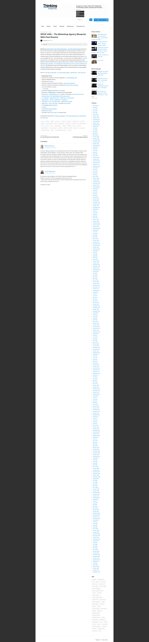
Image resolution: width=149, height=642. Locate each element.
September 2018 (96, 269)
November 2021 (96, 204)
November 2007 (96, 494)
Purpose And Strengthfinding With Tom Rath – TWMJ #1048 (103, 86)
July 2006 (95, 521)
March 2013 (95, 383)
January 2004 (96, 568)
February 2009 (96, 468)
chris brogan (69, 121)
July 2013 (95, 376)
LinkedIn (54, 86)
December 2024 (96, 140)
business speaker (95, 586)
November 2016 (96, 307)
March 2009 (95, 466)
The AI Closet (100, 60)
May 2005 (95, 546)
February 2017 (96, 302)
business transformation (96, 588)
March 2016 (95, 321)
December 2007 (96, 492)
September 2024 (96, 145)
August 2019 (95, 250)
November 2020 (96, 224)
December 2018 (96, 264)
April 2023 (95, 174)
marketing (64, 125)
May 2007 (95, 504)
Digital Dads (63, 97)
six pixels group (104, 624)
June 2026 (95, 109)
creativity (93, 592)
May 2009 (95, 463)
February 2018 (96, 281)
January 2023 (96, 180)
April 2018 (95, 278)
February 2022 (96, 199)
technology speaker (101, 628)
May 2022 (95, 193)
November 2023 (96, 162)
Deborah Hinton (48, 145)
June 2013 (95, 378)
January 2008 (96, 490)
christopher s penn (76, 121)
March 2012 (95, 404)
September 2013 (96, 373)
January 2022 (96, 200)
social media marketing (45, 130)
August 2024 (95, 147)
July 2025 (95, 128)
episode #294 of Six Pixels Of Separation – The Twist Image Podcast (63, 49)
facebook (55, 123)
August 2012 (95, 395)
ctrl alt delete (99, 592)
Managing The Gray (54, 97)
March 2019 (95, 259)
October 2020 (96, 226)
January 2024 (96, 159)
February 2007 (96, 509)
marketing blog (94, 619)
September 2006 (96, 518)
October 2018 (96, 268)
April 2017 (95, 299)
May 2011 (95, 421)
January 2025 (96, 138)
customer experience (95, 595)
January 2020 (96, 242)
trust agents (69, 130)
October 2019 (96, 247)
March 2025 (95, 135)
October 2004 (96, 558)
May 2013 (95, 380)
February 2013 (96, 385)
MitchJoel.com (70, 26)
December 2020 (96, 223)
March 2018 (95, 280)
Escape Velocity (65, 96)
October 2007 (96, 496)
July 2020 (95, 231)
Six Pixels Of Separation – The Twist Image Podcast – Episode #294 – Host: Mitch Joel (65, 72)
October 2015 (96, 330)
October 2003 (96, 570)
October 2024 (96, 143)
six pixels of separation (96, 626)
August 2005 (95, 540)
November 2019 (96, 245)
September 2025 (96, 124)
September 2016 (96, 311)
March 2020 (95, 238)
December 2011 (96, 409)
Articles (55, 26)
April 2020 (95, 236)
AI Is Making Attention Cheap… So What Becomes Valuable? (102, 43)
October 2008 (96, 475)
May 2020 (95, 235)
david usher (82, 121)
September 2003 (96, 572)
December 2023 (96, 160)
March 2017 (95, 300)
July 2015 (95, 335)
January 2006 (96, 532)
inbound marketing (82, 123)
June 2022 (95, 192)
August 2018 (95, 271)
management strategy (96, 615)
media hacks (78, 125)
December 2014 (96, 347)
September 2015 (96, 331)
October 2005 (96, 537)
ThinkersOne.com (80, 26)
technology (94, 628)
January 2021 (96, 221)
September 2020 (96, 228)
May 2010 (95, 442)
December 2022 (96, 181)
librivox (52, 125)
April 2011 (95, 423)
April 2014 (95, 361)
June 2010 (95, 440)
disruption (102, 601)
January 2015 (96, 345)
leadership (94, 610)
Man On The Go (76, 94)
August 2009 (95, 458)
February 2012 (96, 406)
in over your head (75, 123)
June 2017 (95, 295)
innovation (99, 606)
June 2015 (95, 337)
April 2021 (95, 216)
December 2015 (96, 326)
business (97, 581)
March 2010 (95, 445)
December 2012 (96, 388)
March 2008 (95, 487)
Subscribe (62, 26)
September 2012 (96, 394)
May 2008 (95, 483)
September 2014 (96, 352)
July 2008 (95, 480)
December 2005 (96, 533)
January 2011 (96, 428)
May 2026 (95, 110)
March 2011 (95, 425)
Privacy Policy (104, 639)
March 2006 (95, 528)
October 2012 (96, 392)
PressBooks (64, 99)
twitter (47, 88)
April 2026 (95, 112)
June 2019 (95, 254)
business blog (103, 581)
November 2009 (96, 452)
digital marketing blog (96, 601)
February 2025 (96, 136)
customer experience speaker (97, 597)
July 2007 (95, 501)
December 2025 (96, 119)
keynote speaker (104, 608)
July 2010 (95, 439)
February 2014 (96, 364)
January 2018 (96, 283)
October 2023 (96, 164)
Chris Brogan (45, 94)
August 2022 (95, 188)
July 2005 (95, 542)
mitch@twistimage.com (71, 77)
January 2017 (96, 304)
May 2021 (95, 214)
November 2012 (96, 390)
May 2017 (95, 297)
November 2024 (96, 142)
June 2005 (95, 544)
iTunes (51, 81)
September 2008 (96, 477)
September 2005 (96, 539)
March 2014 (95, 363)
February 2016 (96, 323)
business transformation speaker (97, 590)
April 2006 (95, 527)
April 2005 (95, 547)
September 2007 (96, 497)
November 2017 (96, 287)
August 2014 (95, 354)
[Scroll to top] (147, 640)
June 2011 (95, 420)
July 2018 (95, 273)
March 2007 (95, 508)
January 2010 (96, 449)
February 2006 (96, 530)
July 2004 (95, 563)
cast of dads (57, 121)
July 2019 (95, 252)
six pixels (98, 624)
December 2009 (96, 451)
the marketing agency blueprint (60, 130)
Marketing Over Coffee (66, 101)
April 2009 (95, 464)
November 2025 (96, 121)
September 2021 (96, 207)
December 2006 (96, 513)
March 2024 (95, 155)
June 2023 (95, 171)
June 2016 (95, 316)
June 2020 (95, 233)
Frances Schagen (49, 171)
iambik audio (57, 99)
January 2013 (96, 387)
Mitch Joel (50, 40)
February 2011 (96, 426)
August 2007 (95, 499)
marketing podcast (102, 619)
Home (42, 26)
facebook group (61, 123)
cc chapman (63, 121)
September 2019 (96, 249)
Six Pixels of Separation (69, 83)
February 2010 (96, 447)
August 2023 (95, 167)
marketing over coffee (71, 125)
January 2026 (96, 117)
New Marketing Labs (54, 94)
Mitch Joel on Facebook (72, 85)
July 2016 (95, 314)
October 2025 (96, 123)
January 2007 (96, 511)
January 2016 (96, 325)
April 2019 (95, 257)
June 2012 (95, 399)
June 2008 (95, 482)
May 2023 (95, 173)
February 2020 (96, 240)
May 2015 (95, 338)
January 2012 (96, 407)
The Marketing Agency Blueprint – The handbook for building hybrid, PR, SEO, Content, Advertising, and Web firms (63, 63)
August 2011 (95, 416)
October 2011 (96, 413)
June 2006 (95, 523)
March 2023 (95, 176)
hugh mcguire (68, 123)
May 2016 (95, 318)
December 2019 (96, 243)
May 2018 (95, 276)
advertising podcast (101, 579)
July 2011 (95, 418)
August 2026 (95, 105)
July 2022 (95, 190)
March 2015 (95, 342)
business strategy (103, 586)
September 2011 (96, 414)
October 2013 (96, 371)
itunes (42, 125)
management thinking (96, 617)
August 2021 (95, 209)
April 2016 (95, 319)
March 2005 (95, 549)
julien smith (47, 125)
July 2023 (95, 169)
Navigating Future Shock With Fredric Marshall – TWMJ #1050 (103, 73)
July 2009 (95, 459)
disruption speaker (95, 604)
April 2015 (95, 340)
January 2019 (96, 262)
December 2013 (96, 368)
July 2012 (95, 397)
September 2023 (96, 166)
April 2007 (95, 506)
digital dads (43, 123)
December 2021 (96, 202)
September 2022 (96, 186)
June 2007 (95, 502)
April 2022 (95, 195)
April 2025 (95, 133)
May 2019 (95, 256)
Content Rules (70, 97)
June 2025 (95, 129)
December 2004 (96, 554)
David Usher (54, 112)
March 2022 (95, 197)
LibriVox (51, 99)
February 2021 (96, 219)
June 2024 (95, 150)
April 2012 (95, 402)
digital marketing (49, 123)
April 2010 (95, 444)
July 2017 (95, 293)
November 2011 (96, 411)
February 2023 (96, 178)
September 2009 (96, 456)
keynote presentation (95, 608)
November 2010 (96, 432)
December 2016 (96, 306)
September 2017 (96, 290)
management (99, 610)
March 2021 (95, 217)
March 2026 (95, 114)
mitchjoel (93, 624)
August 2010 (95, 437)
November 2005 (96, 535)
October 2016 (96, 309)
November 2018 (96, 266)
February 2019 (96, 261)
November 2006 (96, 515)
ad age (42, 121)
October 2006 (96, 516)
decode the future (95, 599)
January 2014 (96, 366)
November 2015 (96, 328)
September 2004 (96, 559)
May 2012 (95, 401)
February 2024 (96, 157)
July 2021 (95, 211)
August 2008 (95, 478)
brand (93, 581)
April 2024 (95, 154)
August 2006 (95, 520)
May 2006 (95, 525)
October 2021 (96, 205)
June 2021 (95, 212)
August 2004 (95, 561)
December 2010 (96, 430)
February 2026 (96, 116)
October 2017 (96, 288)
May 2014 (95, 359)
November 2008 (96, 473)
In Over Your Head (53, 103)
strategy (52, 130)
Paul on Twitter (48, 110)
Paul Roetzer (54, 105)
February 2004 (96, 566)
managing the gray (58, 125)
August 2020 (95, 230)
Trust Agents (67, 103)
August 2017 (95, 292)
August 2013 (95, 375)
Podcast (48, 26)
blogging (52, 121)
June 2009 (95, 461)
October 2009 (96, 454)
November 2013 (96, 369)
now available (61, 90)
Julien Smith (44, 103)
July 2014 (95, 356)
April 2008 (95, 485)
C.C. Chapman (45, 97)
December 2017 (96, 285)
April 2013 (95, 382)
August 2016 (95, 312)
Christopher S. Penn (46, 101)
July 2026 (95, 107)
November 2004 (96, 556)
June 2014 (95, 357)
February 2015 (96, 344)
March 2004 (95, 565)
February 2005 (96, 551)
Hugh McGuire (45, 99)
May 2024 (95, 152)
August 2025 (95, 126)
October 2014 (96, 350)
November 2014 (96, 349)
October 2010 (96, 433)
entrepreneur (102, 604)
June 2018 (95, 274)
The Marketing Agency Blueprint (49, 108)
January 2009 (96, 470)
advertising (47, 121)
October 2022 (96, 185)
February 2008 (96, 489)
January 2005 (96, 553)
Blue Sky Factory (56, 101)
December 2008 (96, 471)
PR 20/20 (84, 58)
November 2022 (96, 183)
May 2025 (95, 131)
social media (104, 626)
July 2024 (95, 148)
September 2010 (96, 435)
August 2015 (95, 333)
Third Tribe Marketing (55, 96)
